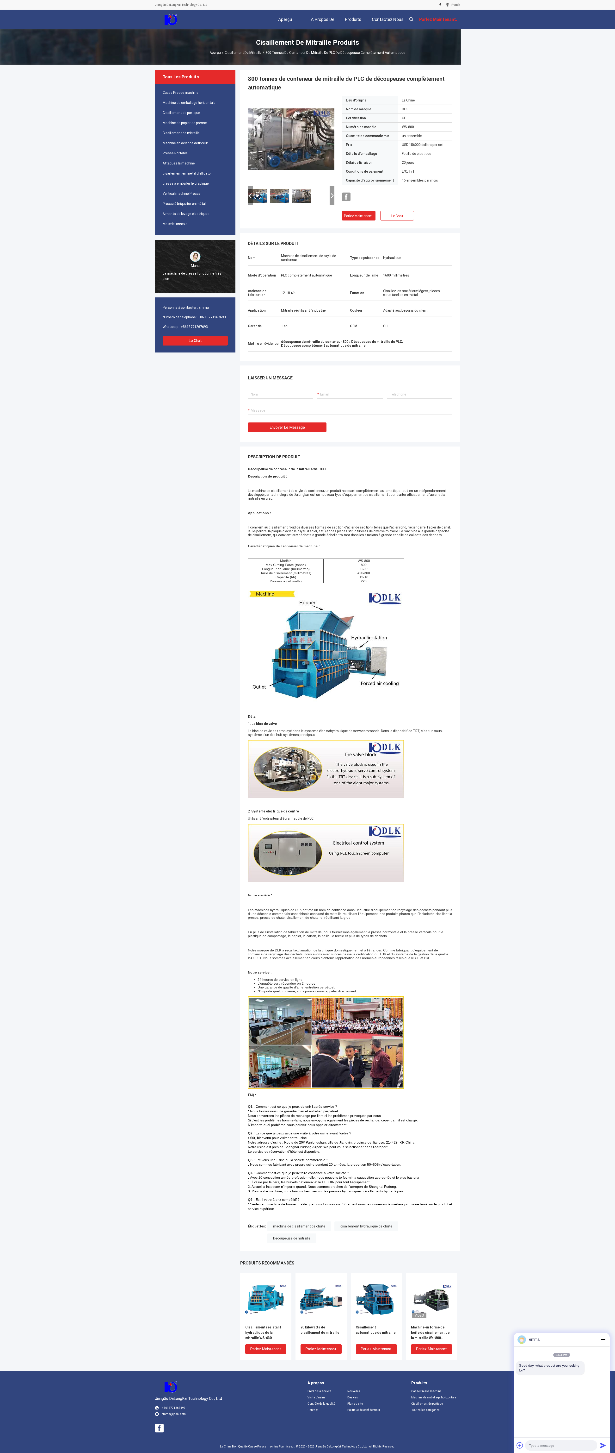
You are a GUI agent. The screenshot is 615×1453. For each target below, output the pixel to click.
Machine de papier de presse (185, 123)
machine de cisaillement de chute (299, 1226)
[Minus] (603, 1339)
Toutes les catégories (425, 1410)
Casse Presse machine (180, 92)
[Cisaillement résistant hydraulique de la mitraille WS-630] (266, 1299)
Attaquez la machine (179, 163)
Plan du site (355, 1403)
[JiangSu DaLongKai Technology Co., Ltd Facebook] (440, 5)
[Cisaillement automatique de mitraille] (376, 1299)
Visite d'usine (316, 1397)
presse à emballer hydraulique (186, 183)
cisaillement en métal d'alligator (187, 173)
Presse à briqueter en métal (184, 204)
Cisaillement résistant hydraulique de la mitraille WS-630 (263, 1332)
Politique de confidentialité (363, 1410)
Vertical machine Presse (182, 193)
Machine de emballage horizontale (189, 103)
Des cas (352, 1397)
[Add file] (520, 1445)
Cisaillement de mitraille (243, 53)
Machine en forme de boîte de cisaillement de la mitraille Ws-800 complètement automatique (430, 1332)
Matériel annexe (175, 224)
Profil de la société (319, 1391)
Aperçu (215, 53)
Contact (313, 1410)
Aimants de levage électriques (186, 214)
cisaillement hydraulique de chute (366, 1226)
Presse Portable (175, 153)
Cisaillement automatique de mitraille (375, 1329)
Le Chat (195, 340)
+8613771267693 (194, 327)
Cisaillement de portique (181, 113)
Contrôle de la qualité (321, 1403)
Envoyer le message (287, 427)
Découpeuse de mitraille (291, 1238)
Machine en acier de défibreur (185, 143)
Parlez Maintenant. (358, 216)
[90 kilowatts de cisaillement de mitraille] (321, 1299)
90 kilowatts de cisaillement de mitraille (320, 1329)
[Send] (603, 1445)
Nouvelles (353, 1391)
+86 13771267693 (212, 317)
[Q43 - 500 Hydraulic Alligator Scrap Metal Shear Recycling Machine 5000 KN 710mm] (291, 139)
